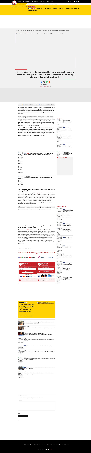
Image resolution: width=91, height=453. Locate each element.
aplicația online (40, 192)
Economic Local (35, 1)
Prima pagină (17, 30)
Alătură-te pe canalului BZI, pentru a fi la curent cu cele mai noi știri (36, 253)
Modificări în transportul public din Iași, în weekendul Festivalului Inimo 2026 (38, 177)
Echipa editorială (30, 444)
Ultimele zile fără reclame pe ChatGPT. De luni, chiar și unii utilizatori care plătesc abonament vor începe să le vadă (67, 216)
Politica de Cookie (60, 444)
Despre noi (24, 444)
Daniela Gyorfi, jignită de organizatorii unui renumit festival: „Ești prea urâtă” (68, 210)
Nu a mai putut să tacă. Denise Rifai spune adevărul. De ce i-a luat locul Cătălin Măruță (67, 263)
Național (40, 1)
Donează (47, 271)
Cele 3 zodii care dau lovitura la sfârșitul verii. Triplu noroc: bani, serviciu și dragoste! (67, 146)
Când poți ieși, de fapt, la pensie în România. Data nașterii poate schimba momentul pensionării (67, 230)
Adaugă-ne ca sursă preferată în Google (47, 104)
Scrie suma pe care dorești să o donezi (43, 267)
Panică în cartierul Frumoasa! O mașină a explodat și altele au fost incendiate (53, 9)
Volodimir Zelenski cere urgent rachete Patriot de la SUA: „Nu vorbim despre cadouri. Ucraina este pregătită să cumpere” (39, 359)
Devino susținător (28, 271)
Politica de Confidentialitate (50, 444)
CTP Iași (28, 229)
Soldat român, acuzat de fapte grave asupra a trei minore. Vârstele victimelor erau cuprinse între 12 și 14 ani (67, 256)
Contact (43, 444)
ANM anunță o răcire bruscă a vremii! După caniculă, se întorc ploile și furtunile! (38, 346)
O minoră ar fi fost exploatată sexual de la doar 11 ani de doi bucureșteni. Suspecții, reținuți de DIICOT (68, 238)
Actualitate (19, 1)
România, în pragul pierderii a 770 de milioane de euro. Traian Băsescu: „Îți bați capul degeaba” (39, 352)
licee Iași (29, 248)
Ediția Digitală (66, 444)
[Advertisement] (36, 291)
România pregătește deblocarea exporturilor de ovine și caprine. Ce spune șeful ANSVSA (67, 121)
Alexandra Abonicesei (44, 86)
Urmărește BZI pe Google (28, 104)
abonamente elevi (21, 248)
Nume (19, 413)
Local (23, 1)
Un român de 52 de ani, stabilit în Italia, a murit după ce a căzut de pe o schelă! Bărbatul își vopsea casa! (39, 368)
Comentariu (20, 400)
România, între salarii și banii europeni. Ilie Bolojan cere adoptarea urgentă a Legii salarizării (39, 340)
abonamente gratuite (48, 123)
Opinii (48, 1)
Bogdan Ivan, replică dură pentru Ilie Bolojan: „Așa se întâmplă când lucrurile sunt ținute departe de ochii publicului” (39, 373)
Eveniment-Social (28, 1)
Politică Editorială (37, 444)
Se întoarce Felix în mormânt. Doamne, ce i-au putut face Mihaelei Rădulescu (67, 153)
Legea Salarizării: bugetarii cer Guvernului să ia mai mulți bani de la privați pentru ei (39, 327)
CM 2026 (51, 1)
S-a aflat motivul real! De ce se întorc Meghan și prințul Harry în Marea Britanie (67, 224)
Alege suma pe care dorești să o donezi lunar (25, 267)
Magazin (44, 1)
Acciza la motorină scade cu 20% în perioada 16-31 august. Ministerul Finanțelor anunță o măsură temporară (26, 308)
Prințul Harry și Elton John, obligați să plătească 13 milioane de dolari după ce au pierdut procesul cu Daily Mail (67, 129)
